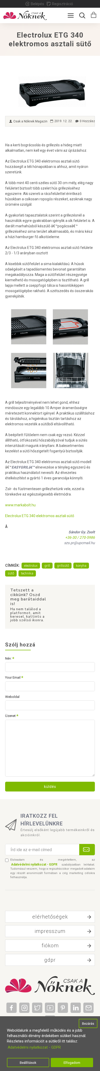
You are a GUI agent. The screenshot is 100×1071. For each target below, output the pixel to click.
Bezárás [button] (88, 1023)
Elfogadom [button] (72, 1062)
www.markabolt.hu (20, 505)
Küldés (50, 787)
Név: (8, 658)
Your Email (13, 677)
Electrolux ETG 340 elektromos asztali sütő (39, 516)
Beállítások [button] (28, 1062)
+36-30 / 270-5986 (80, 537)
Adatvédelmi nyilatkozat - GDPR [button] (34, 1047)
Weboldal (12, 697)
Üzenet (10, 716)
